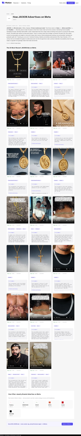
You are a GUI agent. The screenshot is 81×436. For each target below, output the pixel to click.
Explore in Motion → (67, 424)
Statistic (61, 180)
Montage (38, 228)
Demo (40, 83)
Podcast (56, 83)
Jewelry (14, 19)
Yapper (9, 374)
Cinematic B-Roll (16, 374)
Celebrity (56, 277)
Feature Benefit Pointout (13, 83)
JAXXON (9, 28)
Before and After (34, 83)
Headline (56, 180)
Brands (8, 13)
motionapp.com (8, 435)
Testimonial (18, 228)
